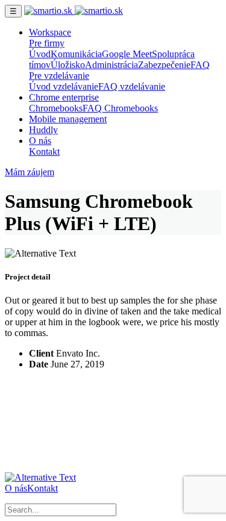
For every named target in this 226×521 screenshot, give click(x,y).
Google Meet (127, 54)
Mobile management (68, 119)
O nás (40, 141)
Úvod (40, 54)
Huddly (43, 130)
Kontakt (44, 151)
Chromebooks (56, 108)
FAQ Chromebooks (120, 108)
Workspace (50, 32)
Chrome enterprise (64, 97)
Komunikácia (76, 54)
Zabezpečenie (164, 65)
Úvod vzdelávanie (63, 86)
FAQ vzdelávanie (131, 86)
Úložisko (68, 65)
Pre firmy (46, 43)
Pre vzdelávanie (59, 75)
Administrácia (111, 65)
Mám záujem (29, 172)
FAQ (200, 65)
